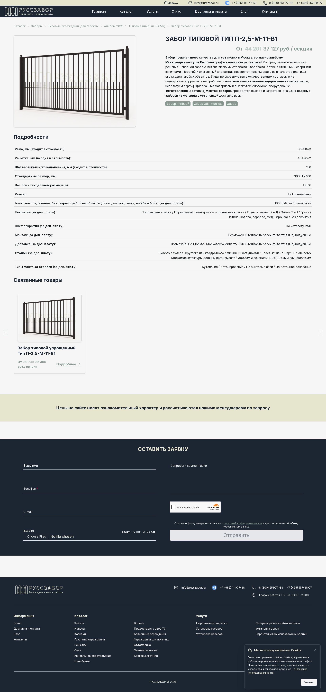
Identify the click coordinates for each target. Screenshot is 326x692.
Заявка (173, 3)
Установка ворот (267, 628)
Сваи (77, 650)
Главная (99, 11)
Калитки (80, 634)
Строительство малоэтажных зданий (281, 634)
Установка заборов (209, 628)
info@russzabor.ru (206, 3)
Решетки (80, 645)
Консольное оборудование (92, 655)
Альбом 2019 (113, 26)
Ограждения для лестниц (151, 639)
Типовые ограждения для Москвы (73, 26)
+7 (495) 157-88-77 (310, 3)
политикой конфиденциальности (243, 523)
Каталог (126, 11)
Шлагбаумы (82, 661)
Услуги (152, 11)
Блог (244, 11)
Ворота (139, 623)
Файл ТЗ (28, 531)
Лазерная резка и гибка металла (278, 623)
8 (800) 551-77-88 (281, 3)
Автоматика (142, 645)
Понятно (309, 682)
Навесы (79, 628)
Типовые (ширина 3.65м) (147, 26)
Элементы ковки (145, 650)
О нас (176, 11)
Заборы (36, 26)
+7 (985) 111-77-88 (243, 3)
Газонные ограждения (89, 639)
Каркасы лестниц (146, 655)
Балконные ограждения (150, 634)
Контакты (270, 11)
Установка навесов (209, 634)
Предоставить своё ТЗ (150, 628)
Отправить (236, 535)
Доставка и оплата (211, 11)
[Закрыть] (315, 649)
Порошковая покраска (211, 623)
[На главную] (28, 11)
